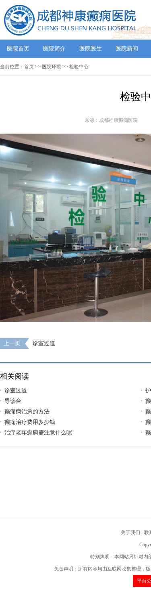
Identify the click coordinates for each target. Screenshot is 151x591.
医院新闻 (127, 49)
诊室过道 (44, 343)
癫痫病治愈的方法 (27, 412)
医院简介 (54, 49)
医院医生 (90, 49)
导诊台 (12, 401)
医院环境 (51, 66)
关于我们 (130, 532)
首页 (29, 66)
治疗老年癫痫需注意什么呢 (38, 433)
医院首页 (18, 49)
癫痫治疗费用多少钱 (29, 422)
